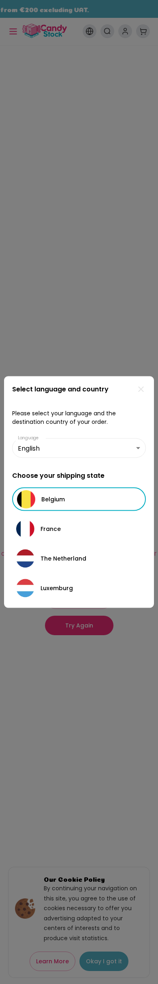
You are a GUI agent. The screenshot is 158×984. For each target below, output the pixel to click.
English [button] (29, 448)
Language (28, 438)
